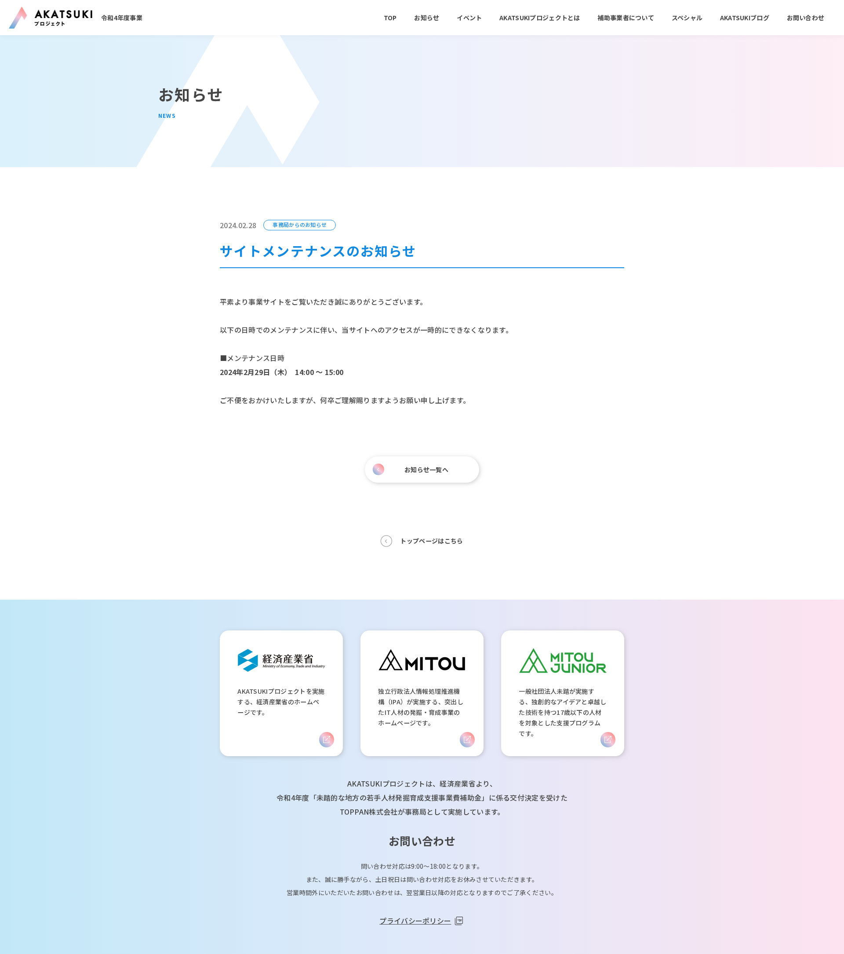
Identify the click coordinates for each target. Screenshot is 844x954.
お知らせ (426, 17)
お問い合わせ (806, 17)
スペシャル (687, 17)
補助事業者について (625, 17)
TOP (390, 17)
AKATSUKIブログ (744, 17)
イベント (469, 17)
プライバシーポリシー (415, 920)
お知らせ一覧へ (426, 469)
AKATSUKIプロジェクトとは (539, 17)
